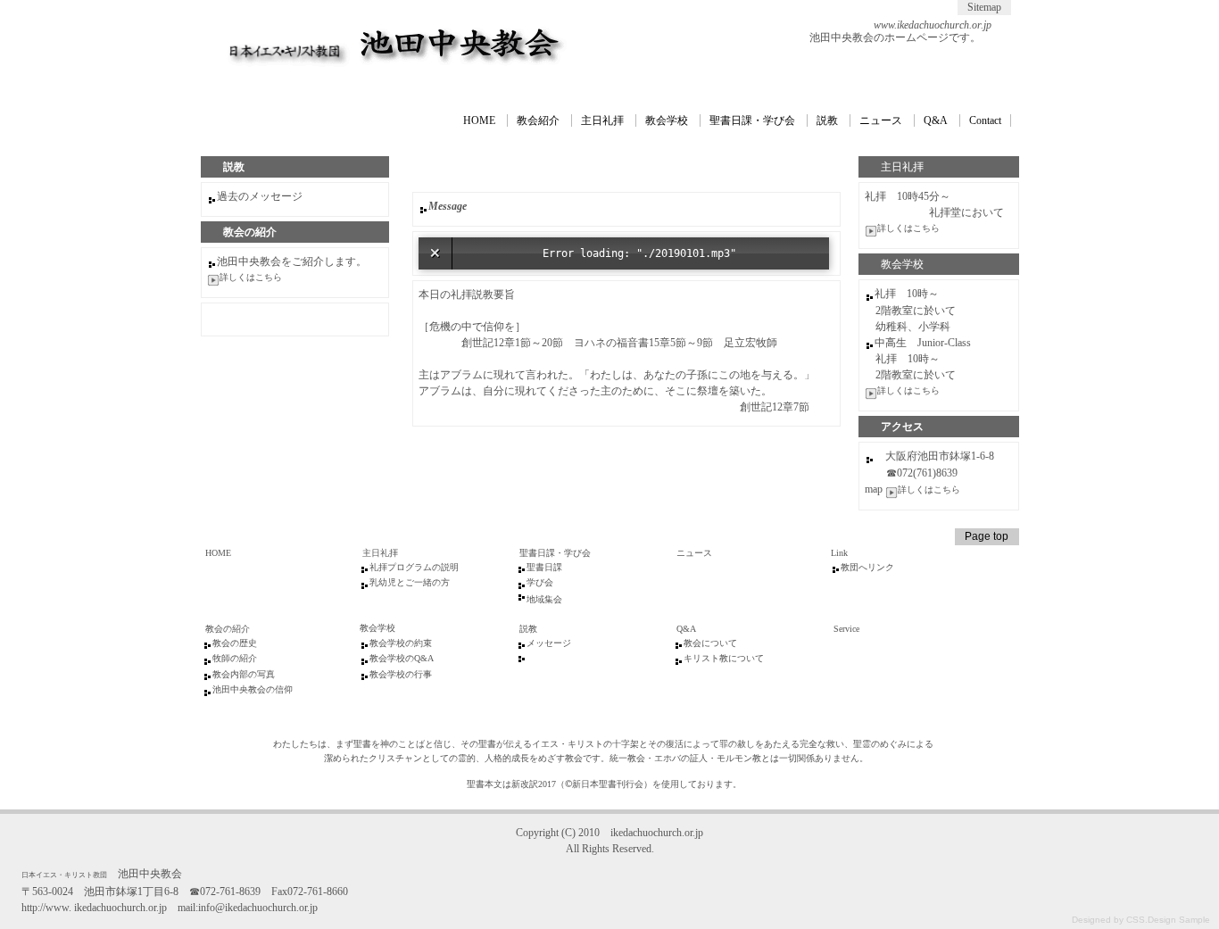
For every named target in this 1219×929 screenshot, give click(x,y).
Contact (985, 120)
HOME (479, 120)
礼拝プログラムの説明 (414, 567)
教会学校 (666, 120)
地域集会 (544, 599)
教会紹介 (538, 120)
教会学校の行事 (400, 674)
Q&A (936, 120)
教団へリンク (867, 567)
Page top (986, 536)
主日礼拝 (602, 120)
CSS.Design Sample (1168, 920)
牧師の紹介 (234, 658)
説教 (827, 120)
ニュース (880, 120)
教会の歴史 (234, 643)
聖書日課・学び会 (752, 120)
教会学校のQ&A (401, 658)
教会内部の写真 (243, 674)
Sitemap (984, 7)
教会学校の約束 (400, 643)
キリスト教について (724, 658)
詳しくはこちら (908, 228)
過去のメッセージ (260, 196)
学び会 (540, 582)
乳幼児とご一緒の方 (409, 582)
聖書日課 (544, 567)
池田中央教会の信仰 (252, 689)
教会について (710, 643)
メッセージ (549, 643)
